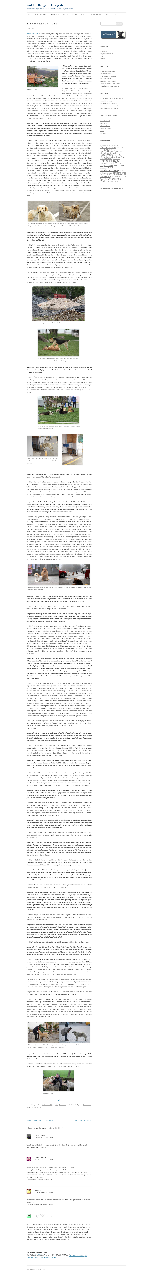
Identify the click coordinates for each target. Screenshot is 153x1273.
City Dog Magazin (105, 78)
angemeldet (38, 1254)
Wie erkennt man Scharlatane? (109, 86)
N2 (119, 165)
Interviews (55, 15)
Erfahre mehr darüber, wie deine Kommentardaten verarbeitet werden (57, 1256)
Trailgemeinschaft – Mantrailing (110, 83)
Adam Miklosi (104, 145)
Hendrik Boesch (105, 121)
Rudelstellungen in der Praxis (109, 106)
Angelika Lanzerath (113, 145)
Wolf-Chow (104, 179)
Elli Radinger (104, 153)
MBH (115, 165)
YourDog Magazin (105, 74)
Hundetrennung (109, 160)
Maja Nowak (106, 165)
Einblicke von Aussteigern (108, 76)
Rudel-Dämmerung (106, 101)
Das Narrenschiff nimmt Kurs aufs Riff (112, 98)
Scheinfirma (123, 171)
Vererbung (105, 176)
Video (113, 177)
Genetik (104, 157)
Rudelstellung (109, 170)
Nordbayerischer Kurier (107, 71)
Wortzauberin (40, 1135)
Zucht (111, 181)
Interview (104, 163)
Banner (102, 59)
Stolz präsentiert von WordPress (36, 1269)
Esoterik (113, 153)
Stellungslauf (108, 173)
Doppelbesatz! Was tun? (82, 1120)
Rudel (110, 167)
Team (102, 56)
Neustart (103, 133)
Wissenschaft (122, 177)
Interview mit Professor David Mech (40, 1120)
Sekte (102, 173)
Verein (123, 174)
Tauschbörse (119, 172)
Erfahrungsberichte (79, 15)
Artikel (65, 15)
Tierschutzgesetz (106, 174)
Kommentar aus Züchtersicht (109, 103)
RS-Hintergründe (40, 15)
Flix (56, 1105)
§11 (117, 181)
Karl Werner (116, 163)
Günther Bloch (104, 123)
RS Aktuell (103, 51)
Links (116, 15)
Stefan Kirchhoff (32, 34)
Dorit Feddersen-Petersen (110, 151)
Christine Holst (105, 126)
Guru (110, 157)
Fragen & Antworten (106, 54)
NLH (123, 165)
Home (28, 15)
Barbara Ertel (108, 147)
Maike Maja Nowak (106, 128)
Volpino (39, 1107)
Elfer (122, 151)
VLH (117, 176)
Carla (102, 131)
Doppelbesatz (106, 149)
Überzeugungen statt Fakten (109, 108)
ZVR (115, 181)
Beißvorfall (120, 147)
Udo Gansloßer (117, 174)
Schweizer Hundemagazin (108, 81)
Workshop (115, 178)
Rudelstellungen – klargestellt (47, 5)
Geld (121, 155)
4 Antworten (30, 29)
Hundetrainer (116, 159)
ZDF (108, 181)
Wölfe (103, 181)
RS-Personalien (96, 15)
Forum (108, 15)
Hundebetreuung (106, 159)
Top (59, 1100)
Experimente (87, 1105)
